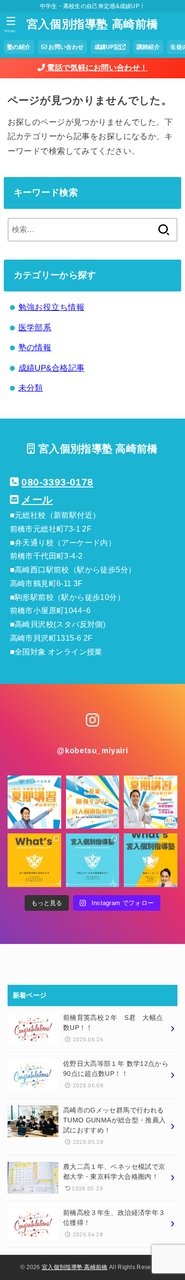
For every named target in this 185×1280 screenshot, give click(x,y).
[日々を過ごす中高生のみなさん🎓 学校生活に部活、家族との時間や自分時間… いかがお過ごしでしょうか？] (34, 860)
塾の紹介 (18, 47)
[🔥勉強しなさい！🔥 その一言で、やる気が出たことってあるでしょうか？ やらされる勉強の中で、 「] (150, 860)
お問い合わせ (65, 47)
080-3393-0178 (57, 481)
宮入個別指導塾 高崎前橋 (92, 24)
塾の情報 (35, 347)
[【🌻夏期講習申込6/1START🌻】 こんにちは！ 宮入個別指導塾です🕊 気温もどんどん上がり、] (34, 802)
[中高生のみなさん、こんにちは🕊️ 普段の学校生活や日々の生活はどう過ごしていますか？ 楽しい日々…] (93, 860)
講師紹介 (148, 47)
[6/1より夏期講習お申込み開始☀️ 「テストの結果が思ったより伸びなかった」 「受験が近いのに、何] (93, 802)
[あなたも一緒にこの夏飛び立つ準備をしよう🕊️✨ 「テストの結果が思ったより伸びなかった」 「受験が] (150, 802)
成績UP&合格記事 (51, 368)
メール (37, 499)
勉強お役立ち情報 (51, 307)
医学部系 (35, 327)
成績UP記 (107, 47)
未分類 (30, 387)
